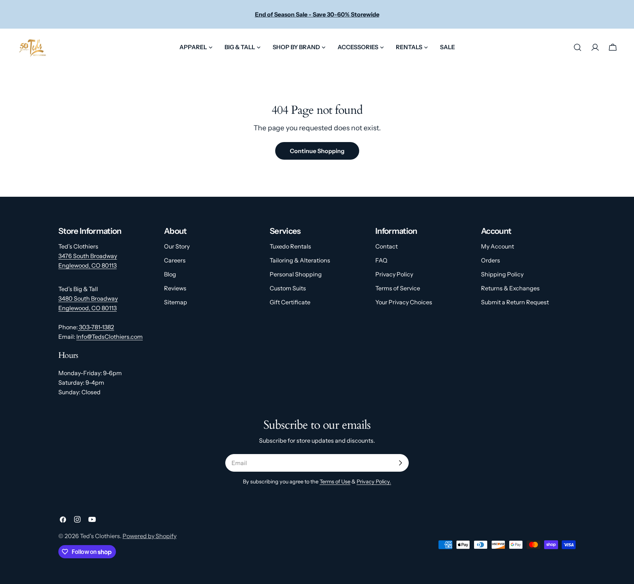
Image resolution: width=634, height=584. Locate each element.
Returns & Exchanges (510, 288)
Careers (175, 260)
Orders (490, 260)
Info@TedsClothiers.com (109, 336)
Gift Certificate (290, 302)
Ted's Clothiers (100, 536)
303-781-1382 (96, 327)
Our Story (177, 246)
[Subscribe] (400, 463)
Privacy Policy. (374, 481)
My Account (497, 246)
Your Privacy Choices (403, 302)
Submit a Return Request (515, 302)
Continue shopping (317, 151)
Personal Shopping (296, 274)
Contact (386, 246)
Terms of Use (335, 481)
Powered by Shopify (149, 536)
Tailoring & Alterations (300, 260)
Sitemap (175, 302)
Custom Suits (288, 288)
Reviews (175, 288)
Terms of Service (397, 288)
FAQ (381, 260)
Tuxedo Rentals (290, 246)
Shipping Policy (502, 274)
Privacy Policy (394, 274)
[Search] (577, 47)
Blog (170, 274)
